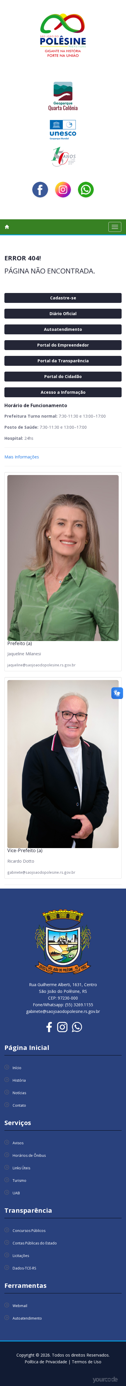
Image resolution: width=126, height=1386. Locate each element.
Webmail (20, 1305)
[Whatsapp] (86, 189)
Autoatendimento (63, 329)
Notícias (19, 1092)
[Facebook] (40, 189)
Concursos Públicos (29, 1230)
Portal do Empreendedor (63, 345)
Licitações (21, 1255)
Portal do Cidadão (63, 376)
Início (17, 1067)
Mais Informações (21, 457)
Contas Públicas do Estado (35, 1243)
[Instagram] (63, 189)
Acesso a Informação (63, 392)
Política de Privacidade (46, 1361)
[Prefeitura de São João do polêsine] (63, 37)
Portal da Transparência (63, 360)
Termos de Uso (86, 1361)
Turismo (19, 1180)
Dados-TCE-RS (24, 1268)
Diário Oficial (63, 313)
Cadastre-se (63, 298)
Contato (19, 1105)
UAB (16, 1193)
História (19, 1080)
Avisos (18, 1142)
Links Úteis (21, 1168)
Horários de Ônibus (29, 1155)
